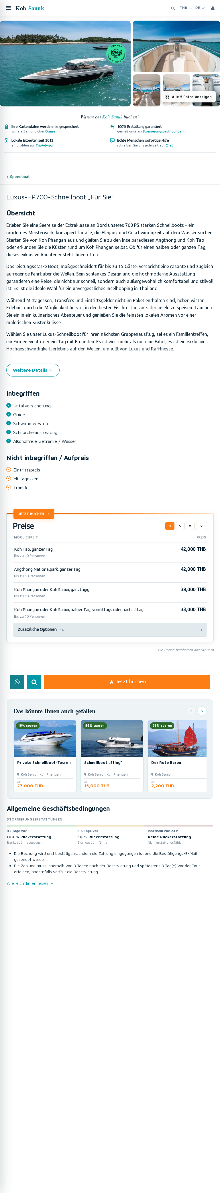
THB (183, 8)
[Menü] (8, 8)
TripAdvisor (45, 145)
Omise (50, 131)
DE (197, 8)
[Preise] (201, 526)
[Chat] (17, 682)
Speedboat (20, 176)
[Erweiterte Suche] (173, 8)
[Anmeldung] (212, 8)
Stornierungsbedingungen (163, 131)
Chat (169, 145)
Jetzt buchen (31, 514)
